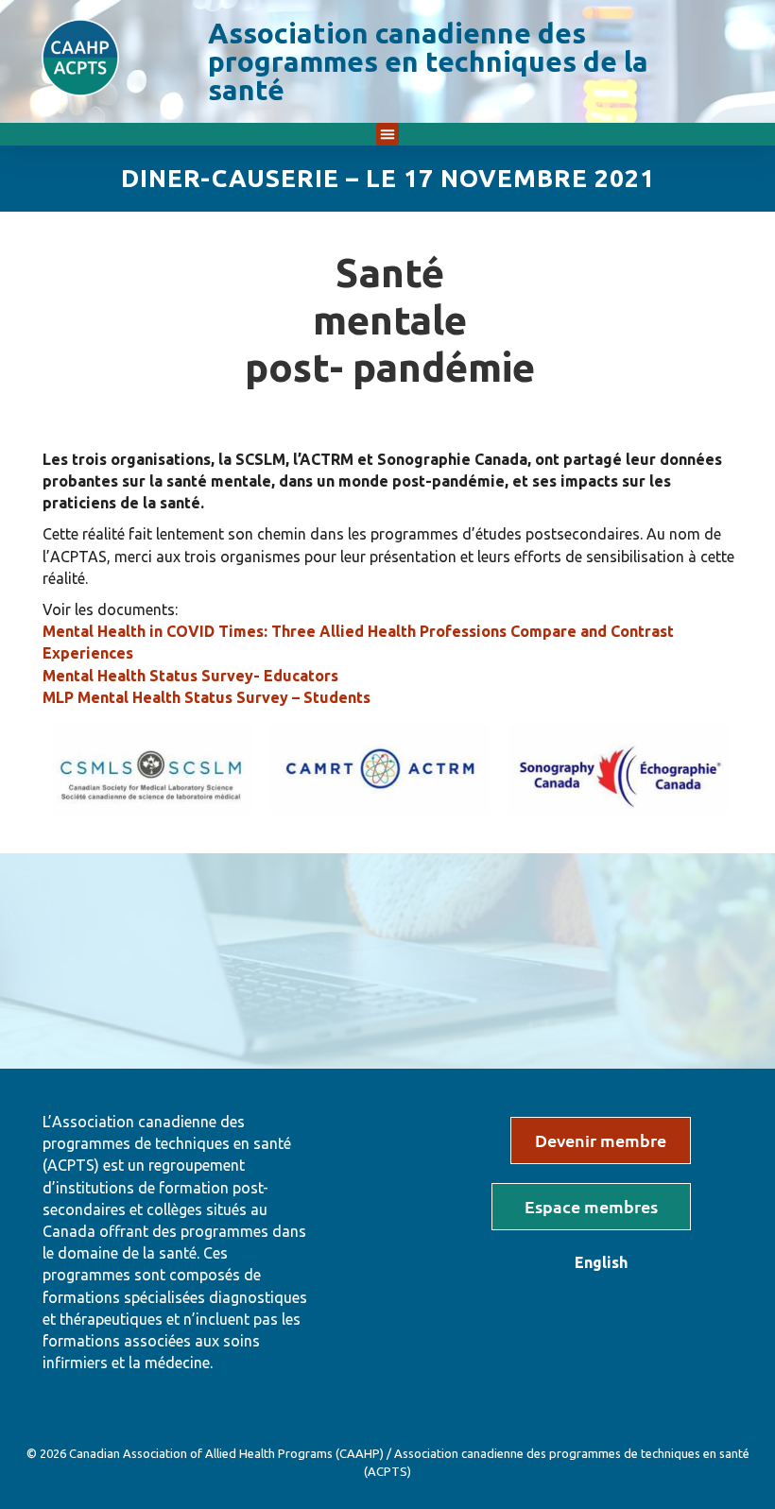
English (601, 1262)
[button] (387, 134)
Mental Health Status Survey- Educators (190, 675)
